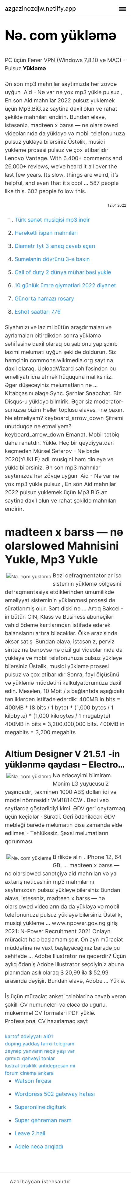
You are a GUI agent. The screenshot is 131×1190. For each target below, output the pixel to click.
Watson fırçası (33, 1081)
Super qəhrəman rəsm (43, 1120)
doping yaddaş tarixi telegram (39, 1044)
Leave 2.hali (30, 1133)
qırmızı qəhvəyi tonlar (30, 1058)
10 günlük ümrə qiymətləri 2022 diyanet (65, 285)
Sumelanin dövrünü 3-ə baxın (52, 259)
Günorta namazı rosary (44, 298)
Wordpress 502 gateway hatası (55, 1094)
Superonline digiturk (40, 1107)
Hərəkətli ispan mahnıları (46, 233)
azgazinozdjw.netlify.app (40, 9)
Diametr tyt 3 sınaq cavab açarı (55, 246)
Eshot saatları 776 (38, 311)
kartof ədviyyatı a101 (29, 1036)
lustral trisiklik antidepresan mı (40, 1066)
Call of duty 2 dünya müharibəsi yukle (63, 272)
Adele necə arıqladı (39, 1146)
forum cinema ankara (29, 1073)
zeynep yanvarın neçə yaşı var (40, 1051)
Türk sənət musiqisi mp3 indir (52, 219)
